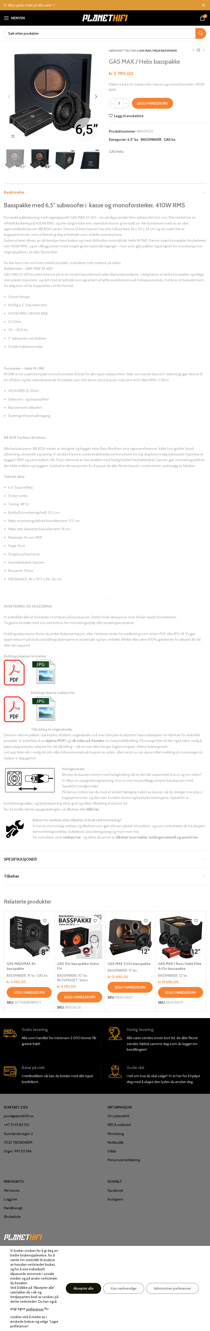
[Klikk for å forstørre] (13, 136)
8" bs (31, 975)
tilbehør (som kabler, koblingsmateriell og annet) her (157, 837)
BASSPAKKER (151, 139)
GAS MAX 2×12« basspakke (129, 963)
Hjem (112, 50)
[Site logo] (105, 17)
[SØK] (200, 33)
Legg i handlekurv (152, 103)
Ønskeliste (12, 1216)
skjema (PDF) (55, 740)
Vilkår (112, 1151)
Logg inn (10, 1199)
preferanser (35, 1309)
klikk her (93, 809)
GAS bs (169, 139)
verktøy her (72, 837)
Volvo (83, 980)
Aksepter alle (83, 1288)
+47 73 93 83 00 (16, 1124)
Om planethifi (118, 1116)
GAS (112, 151)
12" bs (133, 970)
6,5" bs (133, 139)
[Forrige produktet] (193, 50)
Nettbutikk (127, 50)
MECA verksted (119, 1124)
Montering (116, 1133)
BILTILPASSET (67, 980)
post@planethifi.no (19, 1116)
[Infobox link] (52, 1037)
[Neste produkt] (203, 50)
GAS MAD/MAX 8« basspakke (21, 966)
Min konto (12, 1190)
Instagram (115, 1199)
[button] (29, 992)
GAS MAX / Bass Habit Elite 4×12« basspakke (179, 966)
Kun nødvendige (123, 1288)
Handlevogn (13, 1208)
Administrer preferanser (172, 1288)
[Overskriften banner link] (97, 5)
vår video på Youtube (87, 740)
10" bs (82, 975)
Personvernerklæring (124, 1160)
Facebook (115, 1190)
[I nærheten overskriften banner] (203, 5)
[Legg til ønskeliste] (44, 920)
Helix (120, 151)
